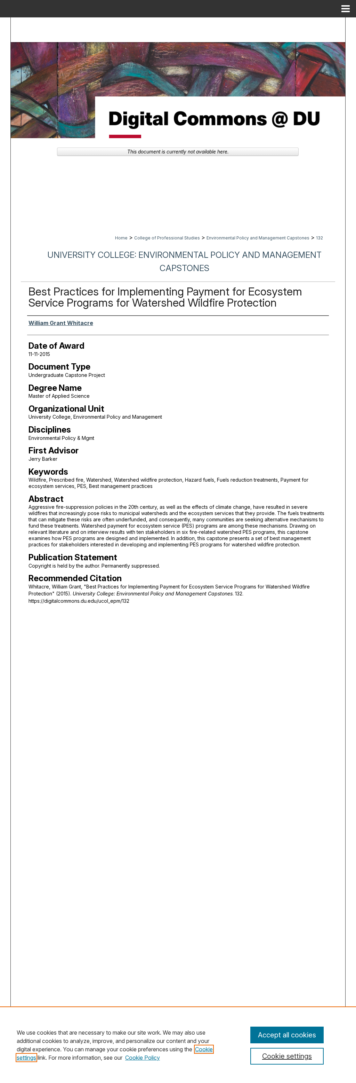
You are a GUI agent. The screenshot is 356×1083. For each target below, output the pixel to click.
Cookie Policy (142, 1057)
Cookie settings (287, 1056)
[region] (178, 1044)
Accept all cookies (287, 1035)
